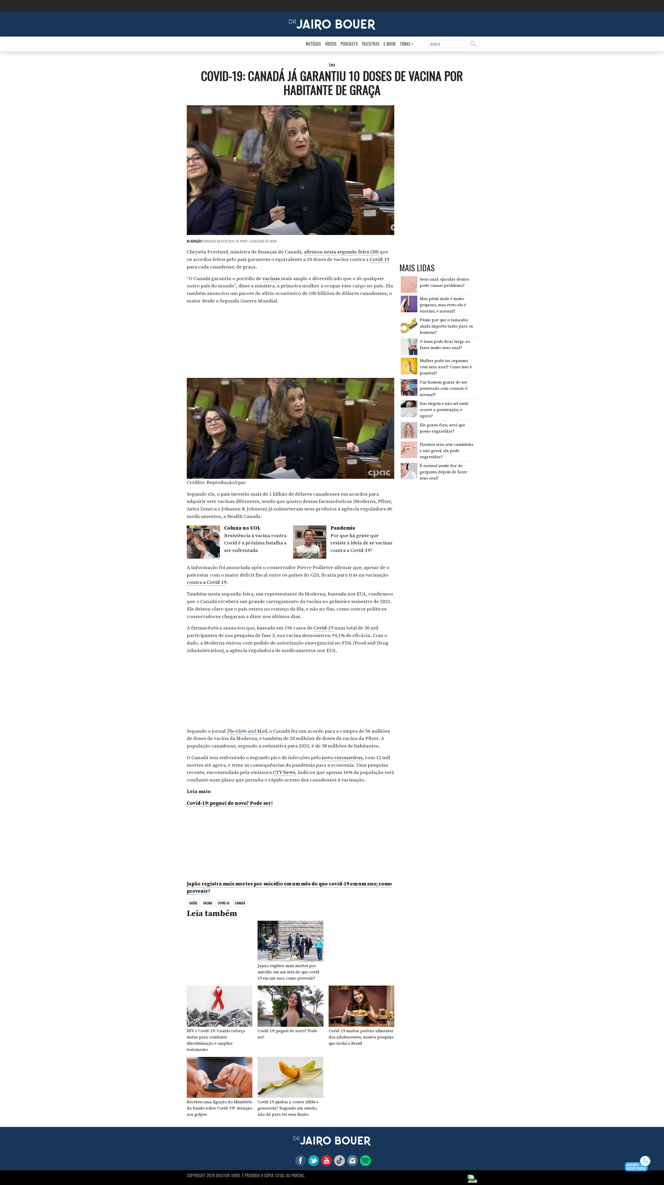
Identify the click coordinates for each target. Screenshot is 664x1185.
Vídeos (330, 44)
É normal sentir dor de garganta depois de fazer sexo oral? (443, 472)
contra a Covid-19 (206, 582)
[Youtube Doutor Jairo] (325, 1160)
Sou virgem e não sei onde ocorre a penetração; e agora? (444, 410)
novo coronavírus (342, 757)
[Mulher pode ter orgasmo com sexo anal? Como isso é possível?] (409, 365)
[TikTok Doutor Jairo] (338, 1160)
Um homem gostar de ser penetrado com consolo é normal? (443, 388)
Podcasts (349, 44)
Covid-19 (379, 259)
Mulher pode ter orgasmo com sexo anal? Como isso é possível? (446, 367)
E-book (390, 44)
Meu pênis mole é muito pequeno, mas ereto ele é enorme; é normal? (443, 305)
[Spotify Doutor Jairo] (364, 1160)
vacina (207, 903)
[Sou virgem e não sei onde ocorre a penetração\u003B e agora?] (409, 408)
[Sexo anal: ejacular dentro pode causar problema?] (409, 284)
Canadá (240, 903)
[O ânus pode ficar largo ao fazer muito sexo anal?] (409, 346)
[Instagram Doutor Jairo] (351, 1160)
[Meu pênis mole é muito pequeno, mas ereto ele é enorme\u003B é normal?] (409, 303)
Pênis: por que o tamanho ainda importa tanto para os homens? (446, 326)
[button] (638, 1164)
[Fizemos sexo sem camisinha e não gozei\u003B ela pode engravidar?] (409, 449)
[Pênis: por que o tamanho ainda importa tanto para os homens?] (409, 325)
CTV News (284, 772)
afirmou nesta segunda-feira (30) (341, 252)
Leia (332, 64)
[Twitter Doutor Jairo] (312, 1160)
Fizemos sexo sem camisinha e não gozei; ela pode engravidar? (446, 450)
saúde (193, 903)
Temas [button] (405, 44)
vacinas (271, 278)
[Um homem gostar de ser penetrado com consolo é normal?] (409, 387)
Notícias (313, 44)
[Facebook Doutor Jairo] (299, 1160)
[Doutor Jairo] (332, 23)
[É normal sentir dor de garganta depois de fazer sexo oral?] (409, 470)
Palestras (370, 44)
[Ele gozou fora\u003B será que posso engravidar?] (409, 430)
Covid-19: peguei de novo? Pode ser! (230, 803)
